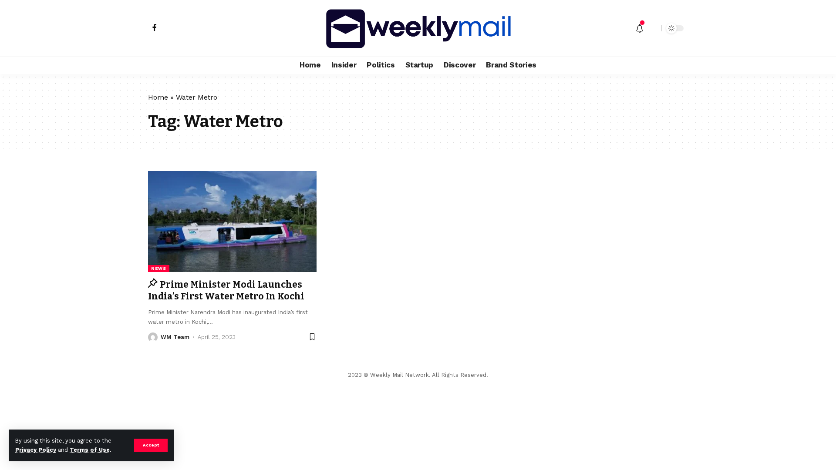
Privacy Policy (35, 449)
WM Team (175, 337)
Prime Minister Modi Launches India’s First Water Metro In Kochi (226, 290)
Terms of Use (90, 449)
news (158, 268)
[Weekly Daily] (418, 28)
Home (158, 97)
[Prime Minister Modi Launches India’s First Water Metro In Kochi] (232, 221)
